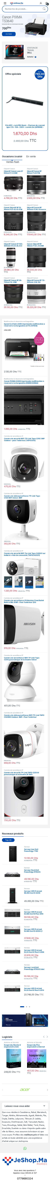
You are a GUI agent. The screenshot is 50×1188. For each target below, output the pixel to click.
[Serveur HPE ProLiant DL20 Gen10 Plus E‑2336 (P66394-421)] (13, 950)
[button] (22, 1006)
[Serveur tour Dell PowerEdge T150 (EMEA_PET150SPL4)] (13, 854)
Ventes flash (12, 162)
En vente (31, 156)
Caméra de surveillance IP (13, 436)
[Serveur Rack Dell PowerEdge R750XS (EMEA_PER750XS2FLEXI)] (13, 875)
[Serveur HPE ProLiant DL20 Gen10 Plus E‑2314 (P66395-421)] (13, 988)
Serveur (27, 847)
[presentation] (47, 1090)
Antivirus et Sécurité (11, 1042)
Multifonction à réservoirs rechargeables (19, 321)
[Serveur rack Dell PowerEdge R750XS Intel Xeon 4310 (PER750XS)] (13, 972)
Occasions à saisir (12, 156)
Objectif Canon (9, 169)
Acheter (9, 34)
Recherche (44, 9)
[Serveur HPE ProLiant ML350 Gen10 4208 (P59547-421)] (13, 896)
